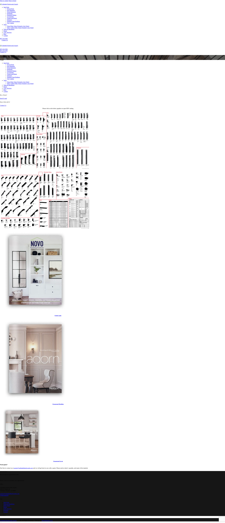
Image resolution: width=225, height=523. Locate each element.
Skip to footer (12, 0)
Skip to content (4, 0)
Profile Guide (58, 315)
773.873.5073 (4, 495)
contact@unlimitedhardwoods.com (9, 493)
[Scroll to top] (1, 522)
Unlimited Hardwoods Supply (8, 520)
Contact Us (3, 105)
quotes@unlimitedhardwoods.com (23, 468)
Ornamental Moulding (58, 404)
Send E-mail (3, 98)
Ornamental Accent (58, 461)
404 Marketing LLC (47, 520)
